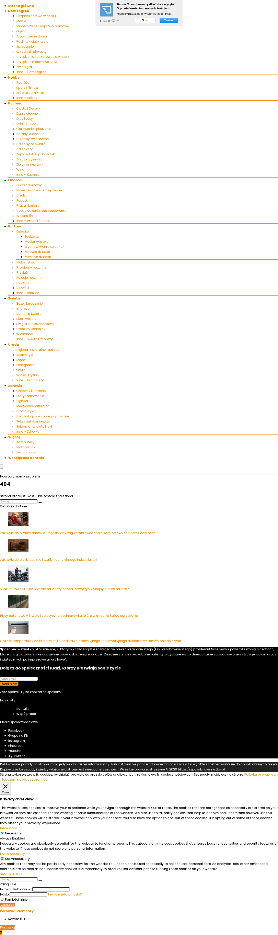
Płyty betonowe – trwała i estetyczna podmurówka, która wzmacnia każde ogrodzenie (69, 615)
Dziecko (22, 231)
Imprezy (23, 308)
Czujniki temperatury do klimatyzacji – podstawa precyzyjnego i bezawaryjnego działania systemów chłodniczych (90, 641)
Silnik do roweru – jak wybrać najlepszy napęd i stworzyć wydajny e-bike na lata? (64, 589)
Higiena (22, 401)
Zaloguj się (7, 904)
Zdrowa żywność (29, 159)
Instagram (16, 740)
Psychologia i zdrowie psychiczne (42, 416)
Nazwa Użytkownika (15, 889)
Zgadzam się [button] (11, 779)
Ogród (21, 31)
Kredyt (21, 195)
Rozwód (22, 287)
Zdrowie (15, 385)
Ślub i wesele (26, 318)
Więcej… (15, 437)
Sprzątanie (25, 46)
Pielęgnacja (25, 365)
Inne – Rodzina (27, 293)
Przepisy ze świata (30, 144)
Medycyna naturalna (32, 406)
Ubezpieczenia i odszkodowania (41, 210)
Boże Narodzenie (29, 303)
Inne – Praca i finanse (33, 220)
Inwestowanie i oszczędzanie (39, 190)
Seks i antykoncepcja (33, 421)
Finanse (15, 180)
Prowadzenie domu (31, 36)
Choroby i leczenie (31, 390)
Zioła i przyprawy (29, 164)
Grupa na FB (18, 735)
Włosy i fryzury (27, 375)
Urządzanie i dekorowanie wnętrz (42, 56)
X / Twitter (16, 756)
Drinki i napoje (27, 123)
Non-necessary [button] (12, 853)
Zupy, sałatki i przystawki (35, 154)
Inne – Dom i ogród (31, 72)
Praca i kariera (27, 205)
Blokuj (145, 20)
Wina (20, 169)
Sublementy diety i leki (34, 426)
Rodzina (15, 226)
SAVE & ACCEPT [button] (12, 874)
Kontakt (22, 708)
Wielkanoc (24, 334)
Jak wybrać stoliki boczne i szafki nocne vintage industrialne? (48, 559)
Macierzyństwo (36, 241)
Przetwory (24, 149)
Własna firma (26, 215)
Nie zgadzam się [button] (35, 779)
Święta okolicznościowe (35, 324)
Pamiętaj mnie (16, 899)
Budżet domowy (29, 185)
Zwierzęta (24, 67)
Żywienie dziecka (37, 257)
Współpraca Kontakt (26, 457)
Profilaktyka (25, 411)
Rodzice (22, 282)
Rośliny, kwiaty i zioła (32, 41)
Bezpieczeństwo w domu (36, 16)
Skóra (20, 370)
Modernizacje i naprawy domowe (42, 26)
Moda (20, 360)
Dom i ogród (18, 11)
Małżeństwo (25, 262)
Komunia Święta (29, 313)
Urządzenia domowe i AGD (37, 61)
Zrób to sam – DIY (30, 92)
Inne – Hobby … (28, 97)
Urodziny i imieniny (30, 329)
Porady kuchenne (30, 134)
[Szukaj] (40, 502)
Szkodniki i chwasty (31, 51)
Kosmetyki (24, 354)
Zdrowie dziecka (37, 251)
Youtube (14, 750)
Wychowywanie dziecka (43, 246)
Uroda (13, 344)
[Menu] (1, 466)
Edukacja (31, 236)
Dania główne (27, 113)
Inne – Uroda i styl (30, 380)
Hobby (13, 77)
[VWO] (116, 20)
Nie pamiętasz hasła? (65, 894)
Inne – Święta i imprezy (34, 339)
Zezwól (168, 20)
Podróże (22, 82)
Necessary (13, 833)
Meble (21, 21)
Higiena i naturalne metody (37, 349)
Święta (14, 298)
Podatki (22, 200)
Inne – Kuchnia (27, 174)
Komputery (25, 442)
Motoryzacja (26, 447)
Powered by (106, 20)
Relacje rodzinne (29, 277)
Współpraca (26, 713)
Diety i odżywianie (30, 396)
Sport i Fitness (27, 87)
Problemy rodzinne (31, 267)
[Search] (1, 472)
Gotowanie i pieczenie (33, 128)
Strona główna (21, 5)
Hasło (4, 894)
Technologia (26, 452)
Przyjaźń (22, 272)
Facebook (16, 730)
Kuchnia (15, 103)
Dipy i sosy (24, 118)
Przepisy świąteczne (32, 139)
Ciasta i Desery (28, 108)
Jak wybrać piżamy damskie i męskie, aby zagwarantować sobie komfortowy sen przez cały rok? (77, 533)
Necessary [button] (8, 828)
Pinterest (15, 745)
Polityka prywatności (261, 774)
